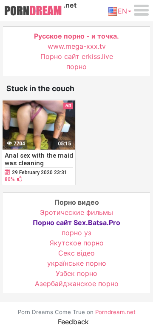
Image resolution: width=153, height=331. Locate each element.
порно (76, 66)
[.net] (33, 11)
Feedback (73, 321)
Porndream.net (115, 312)
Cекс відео (76, 253)
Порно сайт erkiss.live (76, 56)
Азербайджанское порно (77, 283)
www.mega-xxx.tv (77, 46)
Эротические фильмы (76, 212)
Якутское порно (76, 243)
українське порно (76, 263)
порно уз (76, 232)
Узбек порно (76, 273)
